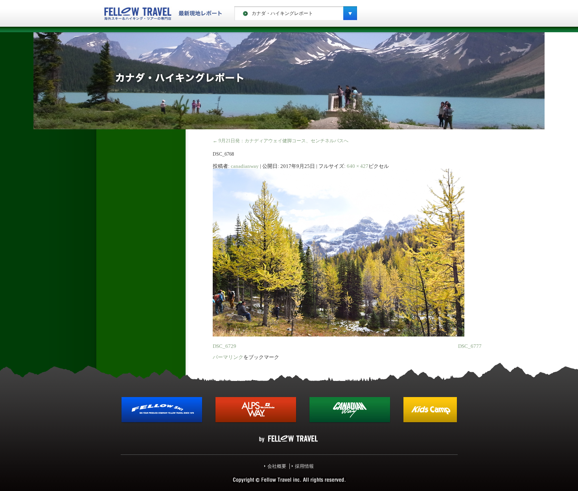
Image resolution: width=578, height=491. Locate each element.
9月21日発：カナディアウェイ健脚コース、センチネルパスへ (280, 140)
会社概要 (276, 466)
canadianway (245, 166)
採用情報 (304, 466)
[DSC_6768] (338, 335)
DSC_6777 (470, 346)
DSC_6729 (224, 346)
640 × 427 (357, 166)
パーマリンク (228, 357)
